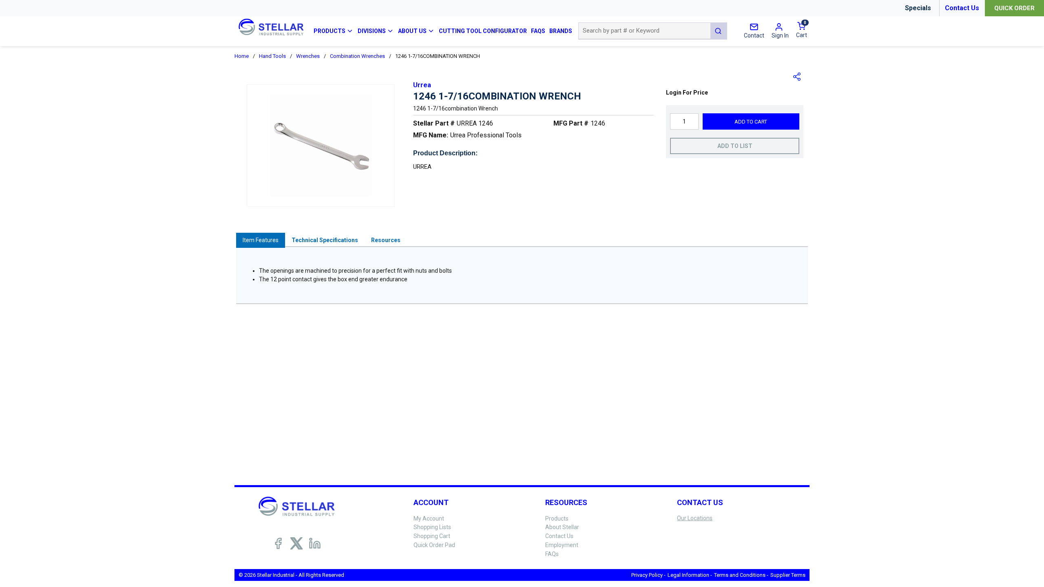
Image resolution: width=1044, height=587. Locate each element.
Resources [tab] (385, 240)
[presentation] (260, 240)
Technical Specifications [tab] (325, 240)
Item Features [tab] (261, 240)
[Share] (797, 77)
